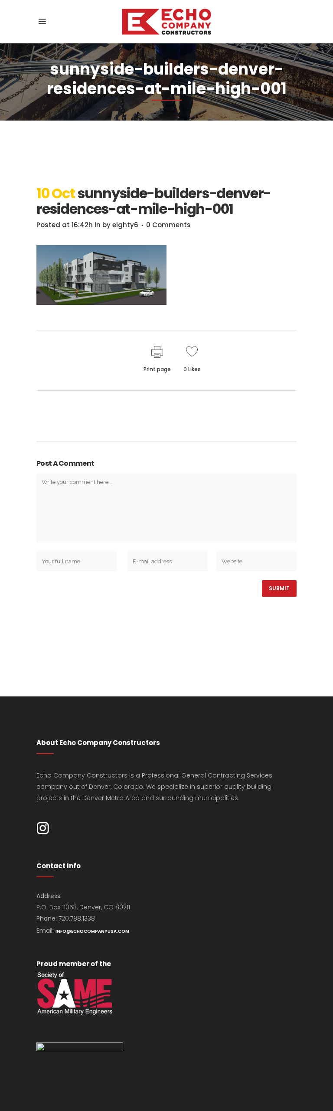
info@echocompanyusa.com (92, 931)
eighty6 (125, 224)
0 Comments (168, 224)
